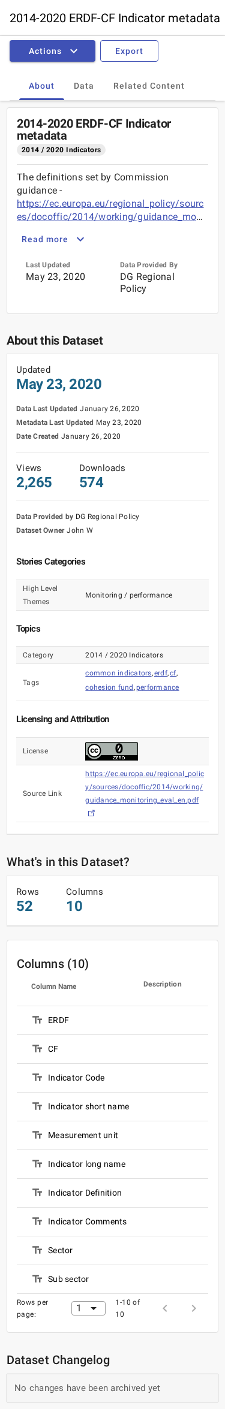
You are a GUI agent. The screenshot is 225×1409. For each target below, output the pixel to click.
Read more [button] (45, 239)
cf (173, 673)
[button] (55, 51)
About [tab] (42, 85)
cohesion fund (109, 687)
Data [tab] (84, 85)
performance (157, 687)
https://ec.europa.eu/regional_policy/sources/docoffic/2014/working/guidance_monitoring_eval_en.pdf (112, 217)
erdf (160, 673)
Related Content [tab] (149, 85)
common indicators (118, 673)
